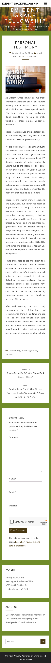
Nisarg (29, 659)
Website (13, 505)
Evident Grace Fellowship (20, 3)
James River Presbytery (20, 618)
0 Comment (31, 56)
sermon (9, 354)
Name (12, 478)
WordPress (39, 656)
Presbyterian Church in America (21, 622)
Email (12, 492)
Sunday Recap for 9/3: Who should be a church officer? (25, 373)
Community (14, 350)
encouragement (29, 350)
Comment (14, 437)
